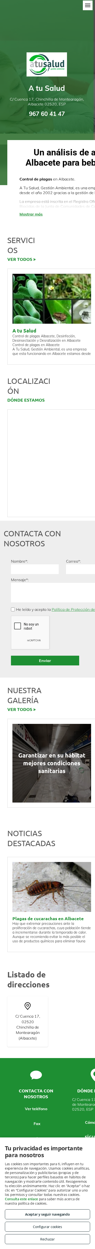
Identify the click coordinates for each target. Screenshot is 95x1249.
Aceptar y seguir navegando (47, 1214)
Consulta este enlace (21, 1199)
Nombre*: (19, 561)
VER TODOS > (21, 259)
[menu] (88, 5)
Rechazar (47, 1239)
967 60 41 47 (47, 113)
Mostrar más (31, 214)
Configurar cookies (47, 1226)
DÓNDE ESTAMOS (26, 400)
